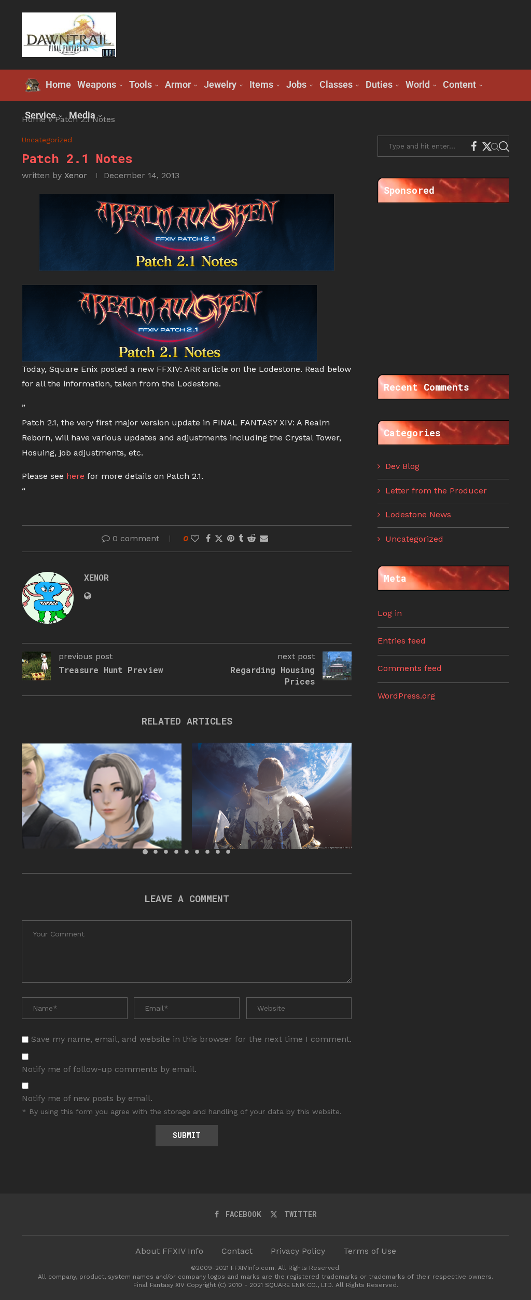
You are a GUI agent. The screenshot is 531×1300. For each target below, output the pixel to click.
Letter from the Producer (436, 490)
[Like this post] (195, 538)
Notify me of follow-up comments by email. (109, 1069)
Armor (178, 84)
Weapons (96, 84)
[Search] (504, 146)
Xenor (75, 175)
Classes (336, 84)
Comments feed (410, 668)
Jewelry (220, 84)
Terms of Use (369, 1251)
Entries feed (402, 641)
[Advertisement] (320, 33)
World (418, 84)
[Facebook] (474, 146)
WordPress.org (406, 696)
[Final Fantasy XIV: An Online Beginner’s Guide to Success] (101, 796)
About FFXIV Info (169, 1251)
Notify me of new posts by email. (87, 1098)
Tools (140, 84)
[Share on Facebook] (208, 538)
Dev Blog (402, 466)
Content (459, 84)
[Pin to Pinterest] (230, 538)
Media (82, 115)
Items (261, 84)
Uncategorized (414, 539)
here (75, 476)
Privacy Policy (298, 1251)
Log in (390, 613)
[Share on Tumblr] (241, 538)
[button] (36, 798)
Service (40, 115)
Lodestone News (418, 514)
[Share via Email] (264, 538)
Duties (379, 84)
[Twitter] (487, 146)
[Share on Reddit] (251, 538)
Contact (237, 1251)
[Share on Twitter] (219, 538)
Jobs (296, 84)
